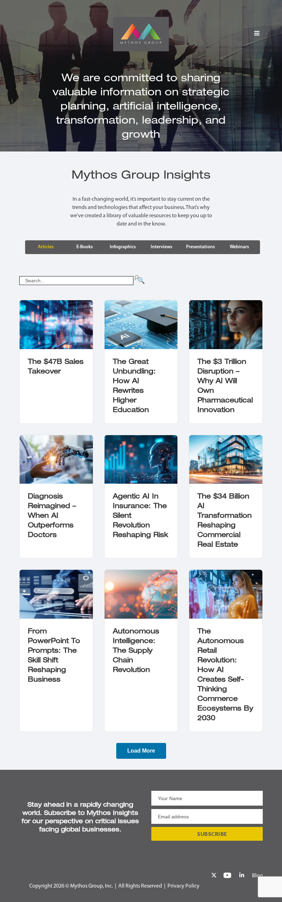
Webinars (239, 247)
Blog (257, 876)
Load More (141, 751)
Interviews (161, 247)
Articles (46, 247)
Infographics (123, 247)
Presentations (200, 247)
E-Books (84, 247)
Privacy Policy (183, 886)
